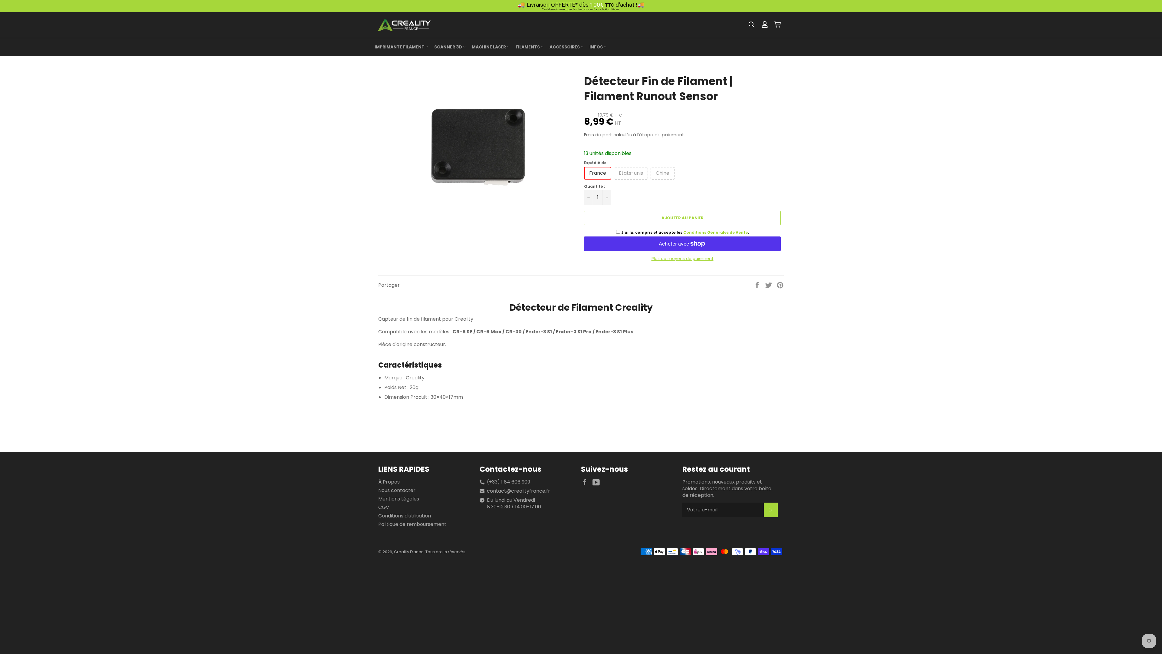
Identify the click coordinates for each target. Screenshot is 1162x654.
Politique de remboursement (412, 524)
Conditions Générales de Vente (715, 232)
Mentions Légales (398, 498)
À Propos (389, 481)
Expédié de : (596, 162)
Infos (596, 47)
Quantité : (594, 186)
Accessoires (565, 47)
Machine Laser (489, 47)
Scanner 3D (448, 47)
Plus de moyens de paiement (683, 259)
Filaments (528, 47)
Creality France (409, 551)
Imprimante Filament (400, 47)
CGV (383, 507)
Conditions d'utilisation (404, 515)
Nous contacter (396, 490)
